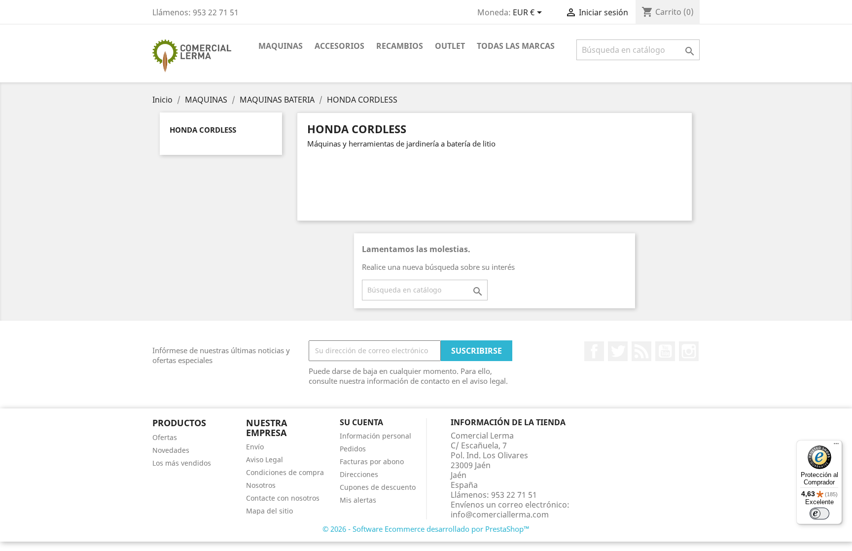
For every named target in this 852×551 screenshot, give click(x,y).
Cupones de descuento (378, 487)
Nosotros (261, 485)
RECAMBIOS (399, 45)
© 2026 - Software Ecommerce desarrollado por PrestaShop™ (426, 529)
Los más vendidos (181, 463)
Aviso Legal (264, 459)
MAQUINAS (280, 45)
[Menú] (836, 446)
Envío (255, 446)
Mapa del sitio (269, 510)
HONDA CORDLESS (203, 130)
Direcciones (359, 474)
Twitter (618, 351)
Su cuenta (361, 422)
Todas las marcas (516, 45)
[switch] (819, 513)
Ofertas (164, 437)
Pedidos (353, 448)
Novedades (170, 450)
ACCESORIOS (339, 45)
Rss (641, 351)
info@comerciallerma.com (500, 514)
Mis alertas (358, 500)
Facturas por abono (372, 461)
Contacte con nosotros (283, 498)
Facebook (594, 351)
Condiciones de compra (285, 472)
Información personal (375, 436)
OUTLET (450, 45)
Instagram (689, 351)
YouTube (665, 351)
